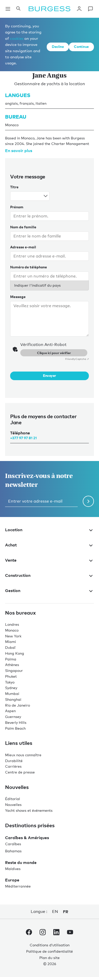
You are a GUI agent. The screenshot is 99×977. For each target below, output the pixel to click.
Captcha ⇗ (77, 359)
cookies (16, 38)
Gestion (12, 590)
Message (18, 296)
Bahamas (13, 851)
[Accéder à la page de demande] (90, 9)
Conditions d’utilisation (50, 945)
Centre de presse (20, 772)
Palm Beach (15, 728)
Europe (12, 879)
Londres (12, 624)
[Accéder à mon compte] (79, 9)
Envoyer (49, 375)
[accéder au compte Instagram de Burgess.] (42, 933)
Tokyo (9, 682)
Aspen (10, 711)
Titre (14, 187)
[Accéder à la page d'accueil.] (49, 9)
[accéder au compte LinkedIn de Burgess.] (56, 933)
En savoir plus (18, 150)
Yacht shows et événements (29, 810)
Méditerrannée (18, 886)
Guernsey (13, 716)
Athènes (12, 664)
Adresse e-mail (23, 247)
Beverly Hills (15, 722)
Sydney (11, 688)
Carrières (13, 766)
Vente (10, 560)
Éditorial (12, 799)
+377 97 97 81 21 (23, 438)
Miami (10, 641)
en (55, 911)
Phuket (11, 676)
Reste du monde (21, 862)
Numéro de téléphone (28, 267)
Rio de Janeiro (17, 705)
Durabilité (14, 761)
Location (13, 529)
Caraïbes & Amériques (27, 837)
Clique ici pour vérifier (54, 353)
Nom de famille (23, 227)
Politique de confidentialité (49, 951)
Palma (10, 659)
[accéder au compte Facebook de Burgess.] (29, 933)
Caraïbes (13, 844)
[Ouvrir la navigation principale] (8, 9)
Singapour (14, 670)
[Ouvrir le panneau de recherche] (18, 9)
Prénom (16, 207)
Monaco (12, 630)
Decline (58, 46)
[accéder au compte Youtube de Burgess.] (70, 933)
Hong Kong (14, 653)
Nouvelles (13, 804)
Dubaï (10, 647)
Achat (11, 544)
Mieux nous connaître (23, 755)
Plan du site (49, 957)
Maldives (13, 869)
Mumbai (12, 693)
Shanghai (13, 699)
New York (13, 636)
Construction (17, 575)
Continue (81, 46)
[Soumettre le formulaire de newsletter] (88, 501)
